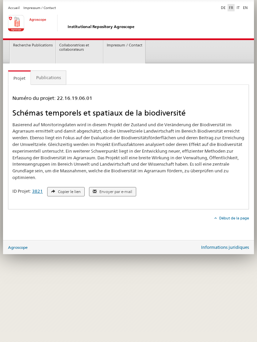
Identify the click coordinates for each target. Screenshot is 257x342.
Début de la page (233, 218)
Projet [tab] (19, 78)
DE (224, 7)
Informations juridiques (225, 247)
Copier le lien (69, 191)
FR (231, 7)
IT (238, 7)
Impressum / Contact (39, 8)
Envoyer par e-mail (115, 191)
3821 (37, 191)
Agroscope (18, 247)
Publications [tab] (48, 77)
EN (245, 7)
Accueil (14, 8)
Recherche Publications (33, 45)
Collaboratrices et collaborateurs (74, 47)
